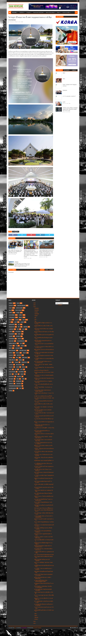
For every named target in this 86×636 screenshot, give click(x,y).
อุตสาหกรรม (19, 355)
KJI (15, 627)
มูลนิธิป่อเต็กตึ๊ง (11, 324)
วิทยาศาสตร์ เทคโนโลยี (38, 12)
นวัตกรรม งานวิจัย (19, 307)
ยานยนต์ (22, 322)
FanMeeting (24, 362)
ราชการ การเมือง (66, 12)
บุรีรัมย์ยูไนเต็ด (18, 381)
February (36, 617)
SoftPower (11, 376)
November (37, 310)
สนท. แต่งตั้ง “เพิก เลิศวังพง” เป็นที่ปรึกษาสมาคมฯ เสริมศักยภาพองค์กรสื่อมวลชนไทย (15, 251)
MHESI (22, 374)
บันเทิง (18, 303)
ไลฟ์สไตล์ (21, 12)
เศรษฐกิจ (28, 12)
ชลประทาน (19, 376)
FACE (64, 78)
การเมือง (10, 345)
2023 (34, 621)
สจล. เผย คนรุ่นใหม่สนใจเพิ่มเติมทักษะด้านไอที (43, 554)
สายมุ (20, 388)
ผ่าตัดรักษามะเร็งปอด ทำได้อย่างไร (41, 370)
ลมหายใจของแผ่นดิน (12, 388)
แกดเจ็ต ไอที (11, 329)
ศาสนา (10, 369)
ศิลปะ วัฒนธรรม (19, 364)
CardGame (19, 383)
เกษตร (16, 322)
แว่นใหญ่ (10, 390)
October (36, 311)
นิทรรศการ (11, 381)
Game (16, 374)
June (36, 319)
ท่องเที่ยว (10, 312)
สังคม (58, 12)
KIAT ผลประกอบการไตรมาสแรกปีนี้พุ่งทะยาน (43, 508)
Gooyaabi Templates (37, 627)
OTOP (10, 374)
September (37, 313)
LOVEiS (22, 345)
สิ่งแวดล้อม (18, 336)
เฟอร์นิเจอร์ (11, 383)
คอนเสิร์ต (10, 336)
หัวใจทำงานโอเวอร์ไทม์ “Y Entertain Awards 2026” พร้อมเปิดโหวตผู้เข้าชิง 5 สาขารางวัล (70, 109)
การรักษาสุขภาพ (11, 317)
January (36, 619)
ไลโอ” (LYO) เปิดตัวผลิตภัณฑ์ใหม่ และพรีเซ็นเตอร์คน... (42, 431)
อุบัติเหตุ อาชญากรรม (12, 343)
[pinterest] (75, 628)
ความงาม (19, 338)
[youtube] (74, 628)
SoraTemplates (24, 627)
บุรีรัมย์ (10, 362)
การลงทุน (10, 357)
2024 (34, 306)
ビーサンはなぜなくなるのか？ (69, 96)
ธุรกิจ (10, 319)
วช (9, 322)
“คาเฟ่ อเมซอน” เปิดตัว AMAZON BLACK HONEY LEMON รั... (42, 391)
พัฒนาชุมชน (11, 378)
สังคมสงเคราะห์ (11, 326)
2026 (34, 303)
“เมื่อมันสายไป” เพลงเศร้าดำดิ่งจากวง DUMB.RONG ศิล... (42, 425)
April (36, 613)
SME (16, 369)
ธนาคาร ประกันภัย (12, 371)
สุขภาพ (10, 348)
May (36, 321)
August (36, 315)
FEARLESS (65, 90)
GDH (21, 343)
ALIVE (64, 102)
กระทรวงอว (11, 355)
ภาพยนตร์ (16, 362)
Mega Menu (14, 12)
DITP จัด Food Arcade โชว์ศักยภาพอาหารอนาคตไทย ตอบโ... (43, 362)
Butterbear (21, 371)
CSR (18, 324)
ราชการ (10, 307)
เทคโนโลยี (25, 326)
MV (17, 329)
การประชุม (11, 364)
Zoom (21, 369)
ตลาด (23, 329)
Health (24, 352)
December (37, 308)
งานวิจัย (10, 331)
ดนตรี (24, 319)
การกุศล (14, 231)
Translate (60, 304)
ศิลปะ (17, 357)
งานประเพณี (17, 348)
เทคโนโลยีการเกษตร (22, 350)
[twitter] (72, 628)
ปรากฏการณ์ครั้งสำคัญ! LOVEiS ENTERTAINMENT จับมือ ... (40, 581)
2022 (34, 623)
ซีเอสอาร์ (20, 317)
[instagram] (77, 628)
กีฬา (19, 326)
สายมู (17, 378)
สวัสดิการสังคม (24, 357)
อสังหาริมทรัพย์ (11, 338)
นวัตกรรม (10, 352)
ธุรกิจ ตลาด (11, 305)
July (35, 317)
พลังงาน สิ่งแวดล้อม (50, 12)
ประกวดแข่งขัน (18, 331)
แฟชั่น (23, 378)
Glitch (64, 72)
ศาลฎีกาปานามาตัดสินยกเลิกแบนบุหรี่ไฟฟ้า (43, 396)
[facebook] (77, 1)
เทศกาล (17, 352)
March (36, 615)
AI (16, 345)
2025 (34, 304)
